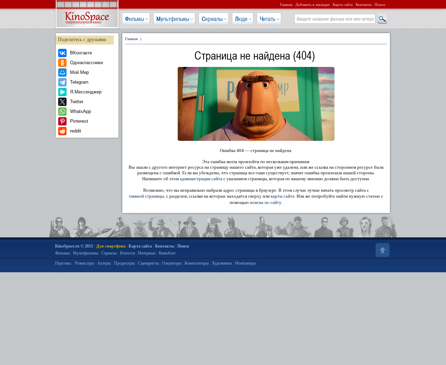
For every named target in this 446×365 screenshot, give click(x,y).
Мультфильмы (172, 19)
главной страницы (146, 196)
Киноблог (167, 253)
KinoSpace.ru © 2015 (74, 246)
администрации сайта (201, 178)
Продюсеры (124, 263)
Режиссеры (84, 263)
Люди (241, 19)
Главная (286, 4)
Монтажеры (245, 263)
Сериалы (212, 19)
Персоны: (63, 263)
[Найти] (382, 19)
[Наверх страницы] (382, 250)
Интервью (147, 253)
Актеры (104, 263)
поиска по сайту (266, 202)
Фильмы (134, 19)
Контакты (363, 4)
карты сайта (282, 196)
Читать (267, 19)
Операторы (172, 263)
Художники (222, 263)
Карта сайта (343, 4)
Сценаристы (148, 263)
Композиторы (197, 263)
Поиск (380, 4)
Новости (127, 253)
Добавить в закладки (312, 4)
